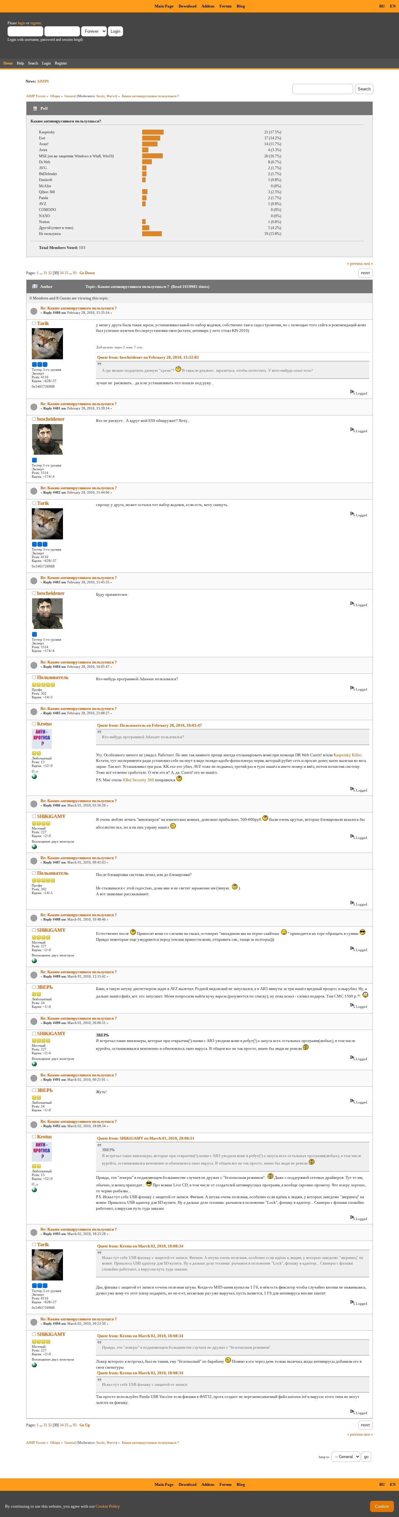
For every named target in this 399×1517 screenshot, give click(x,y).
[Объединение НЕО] (34, 848)
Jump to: (324, 1457)
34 (62, 273)
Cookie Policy (108, 1506)
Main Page (164, 6)
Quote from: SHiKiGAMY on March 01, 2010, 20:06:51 (146, 1138)
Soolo (100, 96)
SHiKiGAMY (51, 816)
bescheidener (51, 419)
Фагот (111, 96)
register (35, 23)
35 (66, 273)
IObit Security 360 (138, 780)
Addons (207, 6)
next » (368, 263)
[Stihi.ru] (34, 778)
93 (75, 273)
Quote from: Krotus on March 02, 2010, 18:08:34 (140, 1246)
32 (50, 273)
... (41, 273)
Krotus (44, 723)
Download (187, 6)
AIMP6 (43, 81)
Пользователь (52, 677)
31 (45, 273)
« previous (355, 263)
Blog (241, 6)
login (21, 23)
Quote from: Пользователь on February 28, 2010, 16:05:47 (149, 725)
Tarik (43, 323)
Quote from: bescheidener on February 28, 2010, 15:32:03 (148, 357)
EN (393, 6)
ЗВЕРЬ (45, 987)
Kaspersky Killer (347, 755)
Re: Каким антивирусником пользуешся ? (79, 308)
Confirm (382, 1506)
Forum (225, 6)
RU (382, 6)
